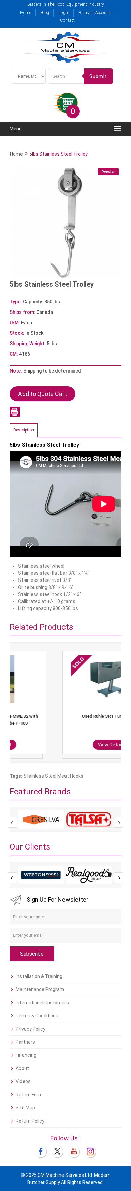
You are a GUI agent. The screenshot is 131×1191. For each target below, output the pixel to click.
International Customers (42, 1002)
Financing (26, 1055)
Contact (67, 20)
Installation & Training (39, 976)
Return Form (29, 1094)
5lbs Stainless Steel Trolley (58, 154)
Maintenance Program (40, 989)
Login (64, 12)
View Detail (67, 744)
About (22, 1068)
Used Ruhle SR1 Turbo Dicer (66, 716)
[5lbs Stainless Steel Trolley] (65, 222)
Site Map (25, 1107)
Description (23, 430)
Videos (23, 1081)
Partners (25, 1042)
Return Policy (30, 1121)
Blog (45, 12)
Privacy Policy (30, 1029)
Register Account (95, 12)
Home (25, 12)
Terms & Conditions (37, 1015)
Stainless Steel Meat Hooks (53, 776)
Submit (98, 76)
